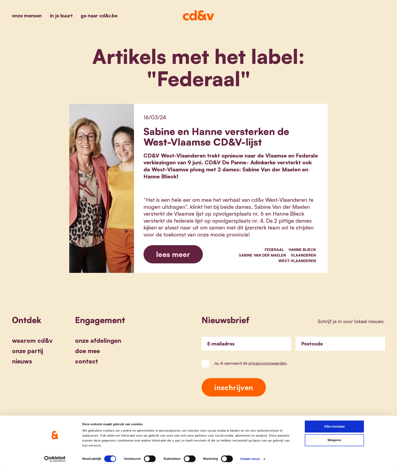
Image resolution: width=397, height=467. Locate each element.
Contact (86, 361)
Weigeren (334, 440)
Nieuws (22, 361)
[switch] (150, 458)
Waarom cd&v (32, 340)
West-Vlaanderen (297, 260)
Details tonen (250, 459)
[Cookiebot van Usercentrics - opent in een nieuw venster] (55, 459)
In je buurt (61, 15)
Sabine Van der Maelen (262, 255)
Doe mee (87, 351)
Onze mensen (27, 15)
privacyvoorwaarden (268, 363)
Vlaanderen (303, 255)
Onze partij (27, 351)
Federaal (274, 249)
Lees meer (173, 254)
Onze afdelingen (98, 340)
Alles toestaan (334, 426)
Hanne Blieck (302, 249)
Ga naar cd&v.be (99, 15)
